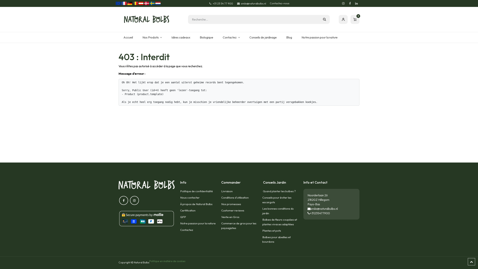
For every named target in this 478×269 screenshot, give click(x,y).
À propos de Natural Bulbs (196, 204)
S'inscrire (343, 19)
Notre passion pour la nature (198, 223)
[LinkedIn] (356, 3)
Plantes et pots (271, 230)
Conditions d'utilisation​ (235, 197)
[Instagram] (343, 3)
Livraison (227, 191)
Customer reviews (232, 210)
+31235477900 (320, 213)
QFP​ (183, 217)
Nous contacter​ (190, 197)
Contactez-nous (279, 3)
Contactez (186, 230)
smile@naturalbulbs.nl (324, 209)
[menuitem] (128, 37)
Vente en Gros (230, 217)
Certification (187, 210)
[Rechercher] (324, 19)
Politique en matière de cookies (167, 261)
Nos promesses (231, 204)
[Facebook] (350, 3)
